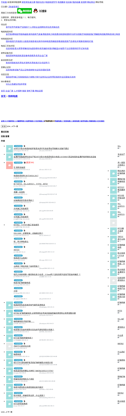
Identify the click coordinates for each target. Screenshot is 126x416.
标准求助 (10, 63)
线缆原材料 (11, 56)
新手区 (9, 27)
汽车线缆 (18, 41)
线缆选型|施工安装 (14, 77)
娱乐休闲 (72, 77)
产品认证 (22, 70)
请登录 (25, 2)
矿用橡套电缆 (98, 34)
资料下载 (30, 91)
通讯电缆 (60, 34)
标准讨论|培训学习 (41, 63)
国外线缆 (10, 41)
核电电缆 (77, 121)
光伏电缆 (39, 121)
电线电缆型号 (51, 2)
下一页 (15, 126)
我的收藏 (76, 2)
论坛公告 (10, 84)
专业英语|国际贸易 (42, 70)
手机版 (4, 2)
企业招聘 (40, 27)
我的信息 (40, 2)
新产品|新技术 (72, 41)
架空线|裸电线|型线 (14, 34)
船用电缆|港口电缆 (112, 34)
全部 (4, 121)
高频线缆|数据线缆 (58, 41)
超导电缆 (85, 121)
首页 (3, 91)
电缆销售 (30, 70)
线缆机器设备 (22, 56)
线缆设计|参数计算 (30, 77)
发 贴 (4, 126)
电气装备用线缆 (41, 34)
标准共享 (18, 63)
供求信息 (48, 27)
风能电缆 (59, 121)
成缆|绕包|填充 (37, 48)
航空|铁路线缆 (86, 34)
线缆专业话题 (62, 77)
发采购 (69, 2)
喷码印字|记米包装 (81, 48)
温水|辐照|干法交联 (64, 48)
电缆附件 (68, 34)
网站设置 (39, 91)
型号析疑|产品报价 (20, 27)
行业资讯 (42, 77)
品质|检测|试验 (12, 70)
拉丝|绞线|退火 (12, 48)
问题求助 (12, 121)
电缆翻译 (61, 2)
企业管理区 (51, 77)
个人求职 (32, 27)
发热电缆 (68, 121)
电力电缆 (52, 34)
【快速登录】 (14, 7)
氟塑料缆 (21, 121)
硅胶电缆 (30, 121)
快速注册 (31, 2)
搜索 (24, 91)
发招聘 (84, 2)
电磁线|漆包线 (28, 34)
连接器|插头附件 (35, 41)
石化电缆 (101, 121)
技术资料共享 (27, 63)
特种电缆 (46, 41)
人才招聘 (18, 91)
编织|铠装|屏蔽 (50, 48)
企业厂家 (44, 56)
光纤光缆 (76, 34)
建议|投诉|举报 (20, 84)
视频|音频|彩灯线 (86, 41)
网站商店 (91, 2)
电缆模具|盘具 (34, 56)
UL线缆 (25, 41)
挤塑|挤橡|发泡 (24, 48)
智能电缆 (93, 121)
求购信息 (55, 27)
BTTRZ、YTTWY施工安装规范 (26, 225)
